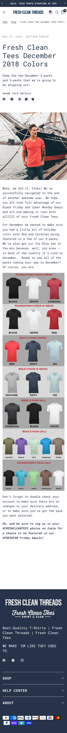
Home (5, 21)
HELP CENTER (15, 690)
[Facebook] (5, 99)
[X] (12, 99)
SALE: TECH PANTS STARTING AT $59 (33, 3)
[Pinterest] (20, 99)
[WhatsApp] (27, 99)
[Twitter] (15, 660)
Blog (13, 21)
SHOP (7, 678)
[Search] (57, 12)
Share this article (17, 93)
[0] (62, 12)
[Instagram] (24, 660)
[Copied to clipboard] (33, 99)
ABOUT (8, 702)
